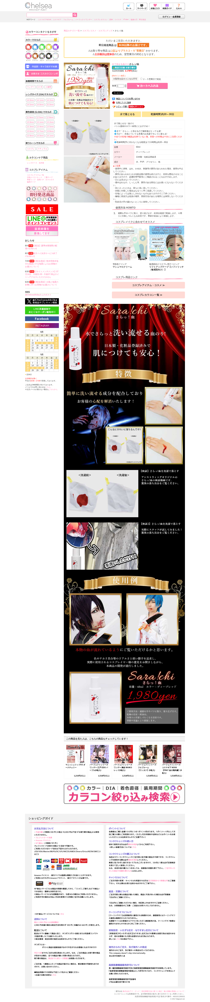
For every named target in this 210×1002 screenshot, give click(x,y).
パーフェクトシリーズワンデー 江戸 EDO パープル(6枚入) (99, 767)
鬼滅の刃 (134, 19)
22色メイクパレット (34, 177)
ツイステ (118, 19)
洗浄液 (41, 163)
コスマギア (57, 19)
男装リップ (31, 180)
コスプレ (31, 149)
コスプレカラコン (100, 19)
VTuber (126, 19)
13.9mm (30, 136)
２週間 (48, 87)
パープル (55, 51)
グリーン (42, 51)
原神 (111, 19)
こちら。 (48, 387)
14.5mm (30, 104)
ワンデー (31, 87)
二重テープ (48, 177)
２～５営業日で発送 (152, 79)
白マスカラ (50, 180)
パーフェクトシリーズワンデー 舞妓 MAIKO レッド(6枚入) (123, 767)
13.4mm (40, 126)
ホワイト (55, 60)
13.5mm (50, 126)
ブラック (49, 60)
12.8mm (50, 117)
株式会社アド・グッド (131, 991)
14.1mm (40, 100)
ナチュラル (42, 149)
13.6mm (30, 131)
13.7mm (40, 131)
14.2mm (50, 100)
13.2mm (50, 122)
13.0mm (30, 122)
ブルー (35, 51)
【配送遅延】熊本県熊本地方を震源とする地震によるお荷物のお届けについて (41, 264)
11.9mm (30, 117)
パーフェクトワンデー (83, 19)
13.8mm (50, 131)
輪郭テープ (31, 182)
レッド (28, 51)
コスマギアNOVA (44, 19)
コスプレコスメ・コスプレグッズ (97, 31)
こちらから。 (54, 389)
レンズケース (32, 163)
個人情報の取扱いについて (174, 991)
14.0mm (30, 100)
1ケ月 (39, 87)
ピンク (28, 60)
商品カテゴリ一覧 (72, 31)
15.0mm (50, 104)
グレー (42, 60)
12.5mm (40, 117)
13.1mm (40, 122)
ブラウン (35, 60)
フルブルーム (68, 19)
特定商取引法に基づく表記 (152, 991)
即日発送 (142, 19)
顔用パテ (40, 180)
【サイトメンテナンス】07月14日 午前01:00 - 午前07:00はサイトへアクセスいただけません (42, 274)
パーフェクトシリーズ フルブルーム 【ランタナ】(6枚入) (147, 767)
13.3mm (30, 126)
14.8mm (40, 104)
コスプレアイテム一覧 (35, 175)
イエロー (49, 51)
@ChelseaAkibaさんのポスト (38, 295)
